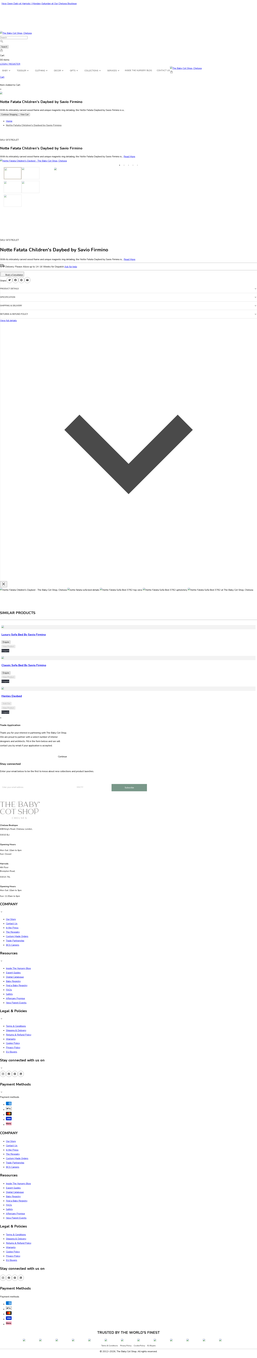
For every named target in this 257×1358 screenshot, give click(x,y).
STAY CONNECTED (129, 1327)
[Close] (155, 1261)
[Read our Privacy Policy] (153, 1341)
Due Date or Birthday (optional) (117, 1310)
